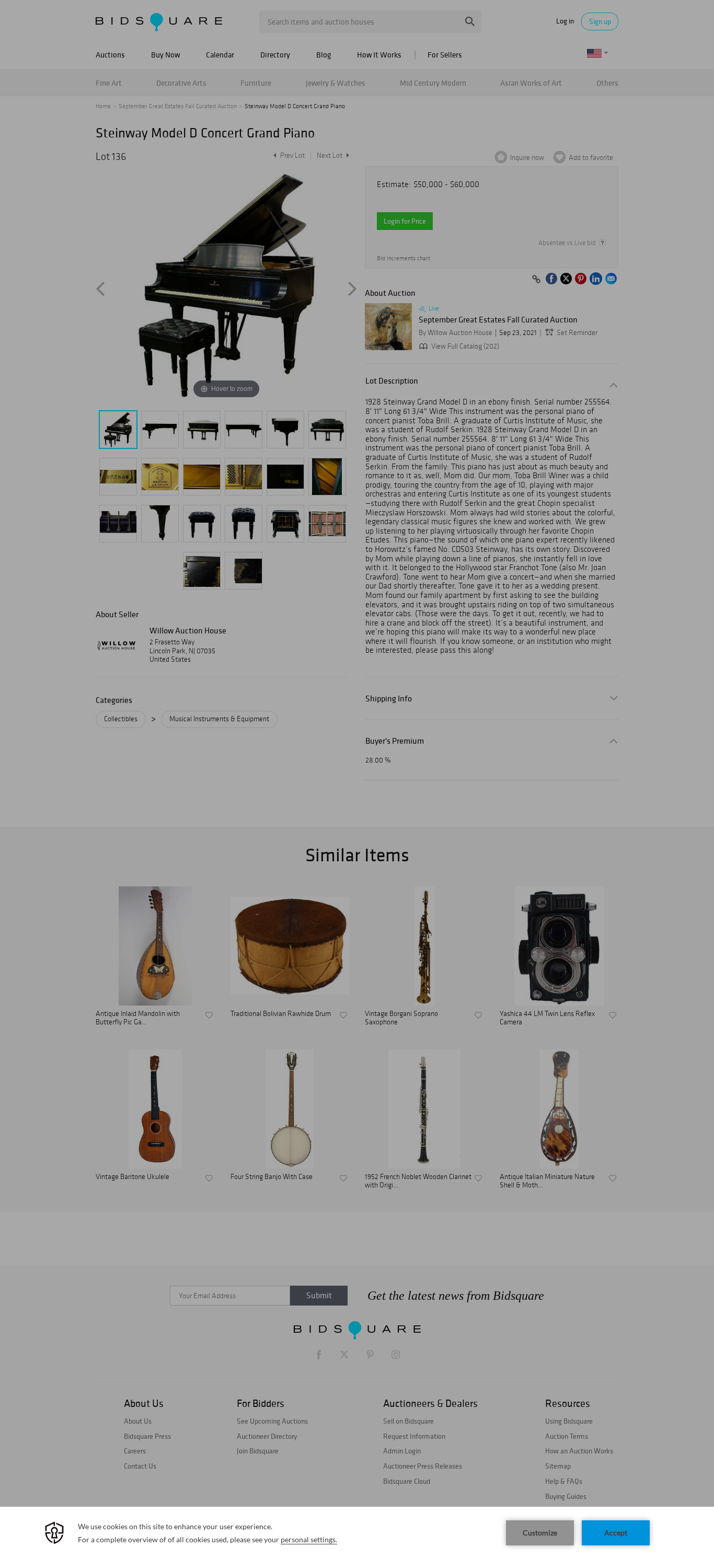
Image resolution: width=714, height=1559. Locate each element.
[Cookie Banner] (357, 1533)
